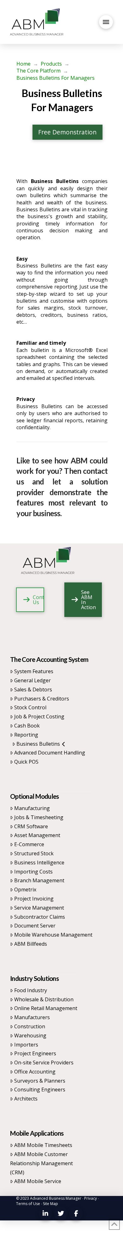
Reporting (26, 734)
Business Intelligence (39, 862)
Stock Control (30, 707)
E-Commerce (29, 844)
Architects (26, 1098)
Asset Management (37, 835)
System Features (33, 671)
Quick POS (26, 761)
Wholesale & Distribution (43, 999)
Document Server (35, 925)
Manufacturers (32, 1017)
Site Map (50, 1203)
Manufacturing (32, 808)
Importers (26, 1044)
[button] (106, 22)
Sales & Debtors (33, 689)
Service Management (39, 907)
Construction (29, 1026)
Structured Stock (34, 853)
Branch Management (39, 880)
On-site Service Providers (43, 1062)
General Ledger (32, 680)
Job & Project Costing (39, 716)
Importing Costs (33, 871)
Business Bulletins (38, 743)
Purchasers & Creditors (41, 698)
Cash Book (27, 725)
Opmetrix (25, 889)
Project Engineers (35, 1053)
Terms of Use (28, 1203)
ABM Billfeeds (30, 943)
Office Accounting (35, 1071)
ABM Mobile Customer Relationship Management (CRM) (41, 1163)
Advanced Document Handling (49, 752)
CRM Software (31, 826)
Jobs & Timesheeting (38, 817)
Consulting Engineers (39, 1089)
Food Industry (30, 990)
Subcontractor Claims (39, 916)
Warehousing (30, 1035)
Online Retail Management (45, 1008)
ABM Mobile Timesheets (43, 1145)
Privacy (90, 1198)
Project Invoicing (34, 898)
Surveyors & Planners (39, 1080)
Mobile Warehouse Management (53, 934)
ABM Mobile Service (37, 1181)
